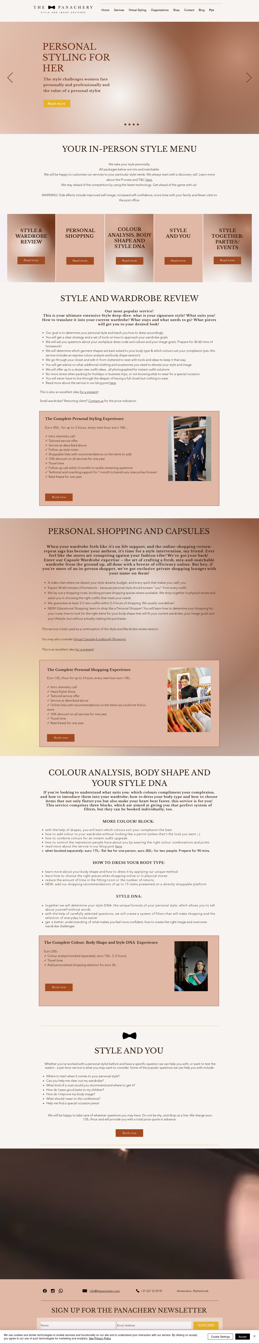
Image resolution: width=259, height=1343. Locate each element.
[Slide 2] (125, 124)
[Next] (249, 77)
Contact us (96, 401)
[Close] (254, 1336)
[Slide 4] (134, 124)
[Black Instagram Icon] (52, 1290)
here (113, 383)
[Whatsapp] (60, 1290)
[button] (119, 8)
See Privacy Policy (100, 1338)
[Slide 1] (121, 124)
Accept (243, 1336)
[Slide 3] (129, 124)
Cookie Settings (220, 1336)
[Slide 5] (138, 124)
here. (149, 180)
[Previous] (10, 77)
